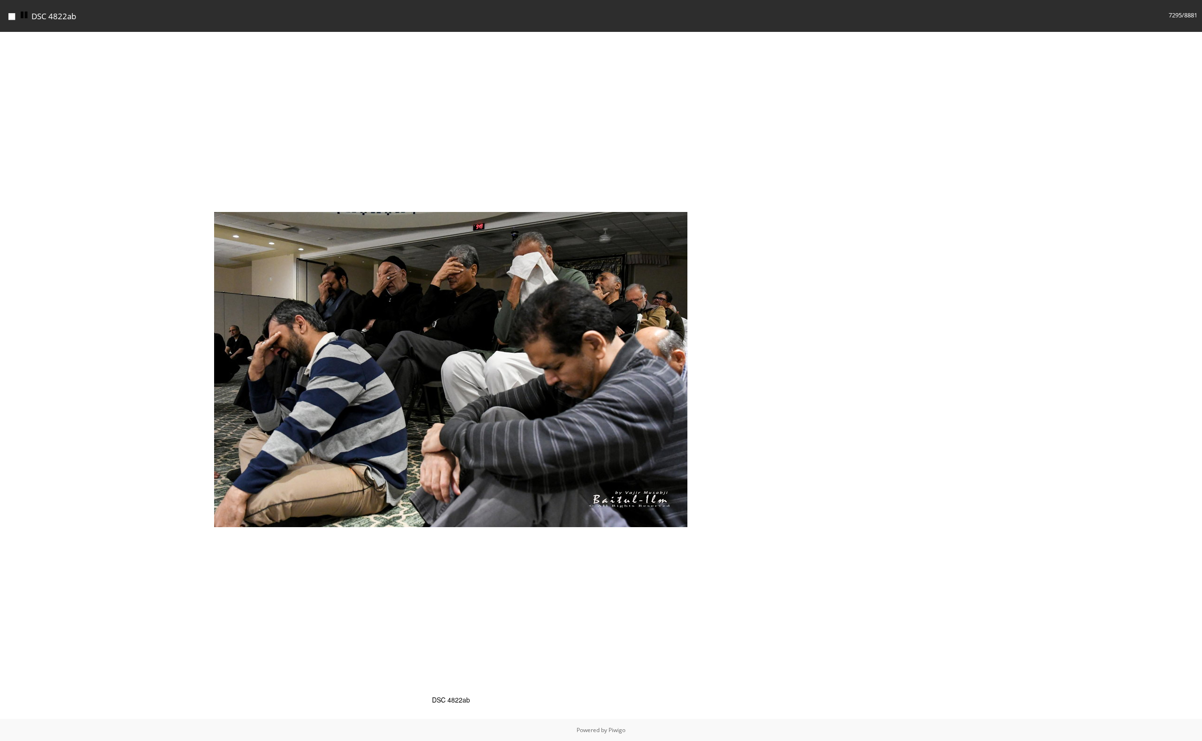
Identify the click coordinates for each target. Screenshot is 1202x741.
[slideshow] (24, 15)
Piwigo (617, 730)
